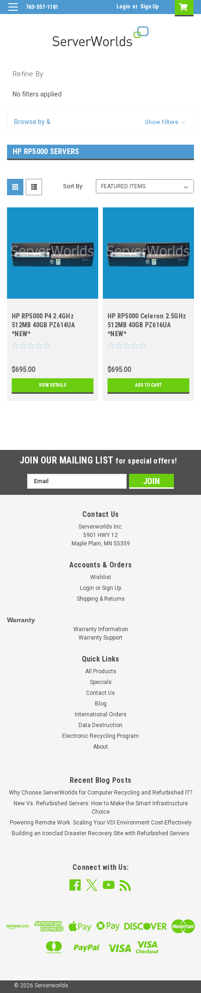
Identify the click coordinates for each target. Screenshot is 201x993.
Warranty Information (100, 629)
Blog (101, 703)
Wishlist (100, 577)
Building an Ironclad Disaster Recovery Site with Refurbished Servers (100, 833)
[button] (100, 122)
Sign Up (149, 6)
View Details (52, 385)
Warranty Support (100, 637)
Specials (101, 682)
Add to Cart (148, 385)
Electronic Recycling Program (100, 736)
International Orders (101, 714)
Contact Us (100, 693)
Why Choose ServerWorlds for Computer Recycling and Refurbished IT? (100, 792)
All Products (100, 671)
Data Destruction (100, 725)
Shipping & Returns (101, 599)
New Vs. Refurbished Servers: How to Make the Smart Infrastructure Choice (101, 807)
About (100, 746)
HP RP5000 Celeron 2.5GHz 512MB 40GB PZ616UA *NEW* (147, 325)
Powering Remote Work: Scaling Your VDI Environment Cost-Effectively (101, 822)
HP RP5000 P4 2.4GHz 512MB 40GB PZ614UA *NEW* (43, 325)
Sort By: (73, 186)
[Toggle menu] (13, 13)
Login (123, 6)
